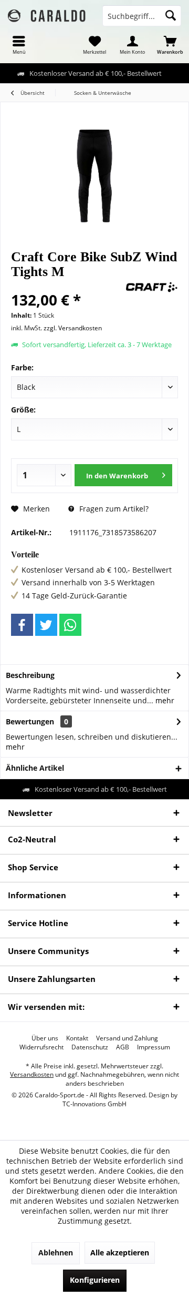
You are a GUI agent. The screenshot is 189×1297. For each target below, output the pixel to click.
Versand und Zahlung (127, 1038)
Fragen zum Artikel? (113, 509)
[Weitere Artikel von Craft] (151, 287)
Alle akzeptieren (119, 1252)
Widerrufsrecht (41, 1047)
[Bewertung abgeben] (67, 286)
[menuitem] (19, 44)
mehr (163, 700)
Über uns (45, 1038)
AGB (122, 1047)
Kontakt (77, 1038)
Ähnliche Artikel (35, 768)
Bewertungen (30, 721)
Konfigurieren (95, 1280)
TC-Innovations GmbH (94, 1103)
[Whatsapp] (70, 625)
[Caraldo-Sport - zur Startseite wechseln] (47, 15)
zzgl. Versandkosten (73, 327)
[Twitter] (46, 625)
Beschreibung (30, 675)
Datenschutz (89, 1047)
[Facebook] (22, 625)
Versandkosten (32, 1074)
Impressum (153, 1047)
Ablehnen (55, 1252)
